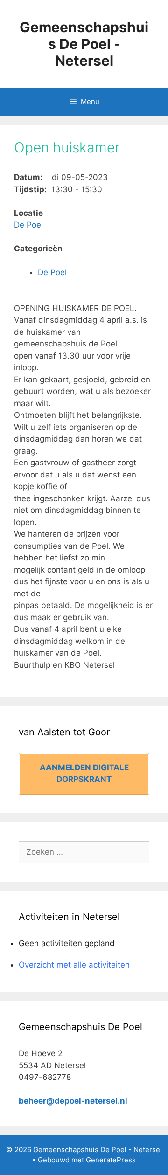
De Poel (28, 224)
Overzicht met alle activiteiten (74, 964)
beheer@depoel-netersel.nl (73, 1101)
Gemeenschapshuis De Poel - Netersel (84, 44)
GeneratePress (111, 1159)
